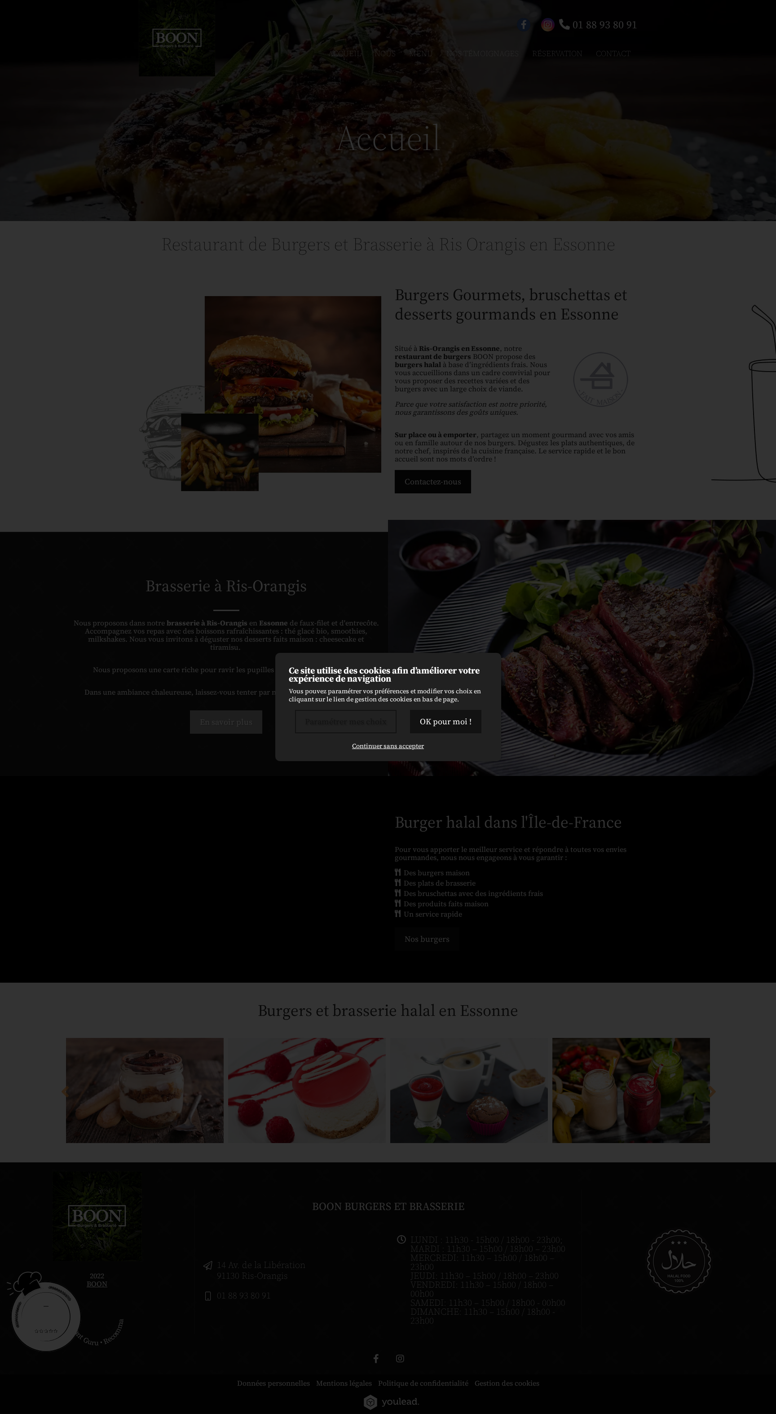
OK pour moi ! (446, 721)
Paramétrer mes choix (346, 721)
